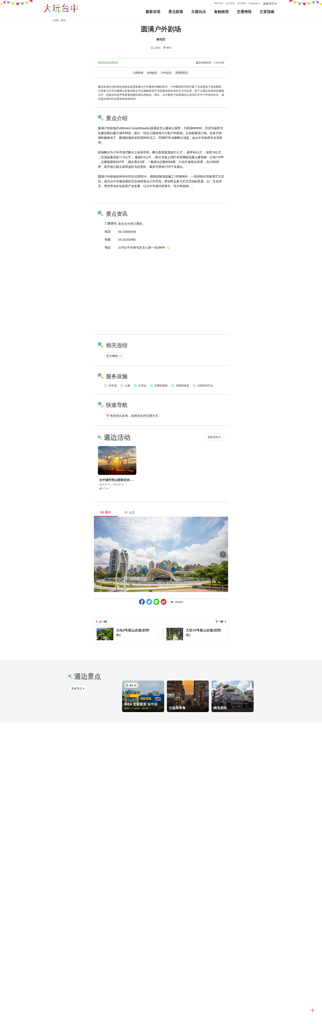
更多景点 (76, 688)
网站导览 (218, 3)
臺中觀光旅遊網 (61, 8)
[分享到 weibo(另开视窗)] (164, 602)
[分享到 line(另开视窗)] (156, 602)
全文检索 (230, 3)
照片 (108, 512)
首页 (56, 20)
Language (253, 3)
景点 (63, 20)
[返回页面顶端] (313, 1011)
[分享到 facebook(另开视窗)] (142, 602)
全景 (132, 512)
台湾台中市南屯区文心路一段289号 (141, 247)
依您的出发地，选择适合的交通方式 (134, 415)
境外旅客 (241, 3)
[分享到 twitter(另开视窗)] (149, 602)
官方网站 (112, 356)
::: (211, 2)
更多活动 (213, 437)
